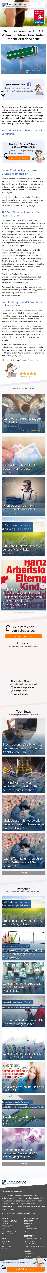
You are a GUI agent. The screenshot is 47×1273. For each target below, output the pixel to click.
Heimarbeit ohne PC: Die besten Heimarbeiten (20, 467)
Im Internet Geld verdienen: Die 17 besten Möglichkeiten (23, 1022)
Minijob (27, 1226)
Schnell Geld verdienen (34, 1246)
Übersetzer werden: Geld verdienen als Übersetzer (19, 507)
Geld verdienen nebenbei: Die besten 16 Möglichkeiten (22, 1055)
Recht (4, 1249)
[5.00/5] (21, 373)
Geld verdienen (30, 430)
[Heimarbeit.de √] (14, 5)
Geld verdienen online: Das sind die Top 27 (23, 1088)
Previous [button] (4, 586)
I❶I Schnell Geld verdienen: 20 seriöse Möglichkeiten (22, 547)
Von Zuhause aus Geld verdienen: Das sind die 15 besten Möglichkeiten (20, 1153)
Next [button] (43, 586)
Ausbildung (29, 1254)
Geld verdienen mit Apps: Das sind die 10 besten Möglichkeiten (22, 987)
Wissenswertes (9, 1234)
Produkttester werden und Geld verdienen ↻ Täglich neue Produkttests (23, 953)
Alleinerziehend (9, 1231)
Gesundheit (7, 1226)
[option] (23, 586)
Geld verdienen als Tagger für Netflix (22, 420)
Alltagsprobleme (9, 1221)
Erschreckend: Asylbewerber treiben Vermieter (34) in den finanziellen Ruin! (23, 748)
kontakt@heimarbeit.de (25, 1213)
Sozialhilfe (7, 1241)
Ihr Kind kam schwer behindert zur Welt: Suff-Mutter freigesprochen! (20, 786)
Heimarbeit (28, 1221)
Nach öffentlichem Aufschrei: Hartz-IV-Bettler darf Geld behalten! (23, 862)
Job (25, 1231)
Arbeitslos (7, 1246)
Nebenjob (28, 1223)
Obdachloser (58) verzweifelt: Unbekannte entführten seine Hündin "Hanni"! (23, 824)
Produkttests (30, 1244)
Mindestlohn (7, 255)
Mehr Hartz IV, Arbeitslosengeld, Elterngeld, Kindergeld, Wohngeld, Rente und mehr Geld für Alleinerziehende (23, 596)
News (40, 65)
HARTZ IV (5, 1244)
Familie (5, 1223)
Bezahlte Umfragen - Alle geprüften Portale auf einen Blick (21, 1120)
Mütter (5, 1228)
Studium (27, 1256)
